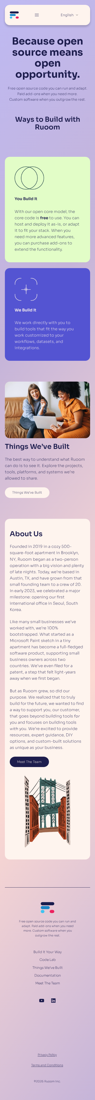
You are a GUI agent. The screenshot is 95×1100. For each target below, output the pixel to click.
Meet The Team (29, 762)
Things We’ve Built (27, 492)
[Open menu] (37, 15)
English (67, 15)
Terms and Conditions (47, 1065)
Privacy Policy (47, 1054)
